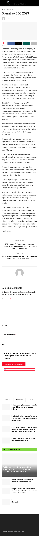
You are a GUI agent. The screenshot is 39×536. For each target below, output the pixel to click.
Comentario (6, 299)
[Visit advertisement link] (19, 381)
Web (3, 344)
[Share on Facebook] (11, 43)
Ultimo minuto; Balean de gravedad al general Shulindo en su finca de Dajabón (24, 407)
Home (3, 9)
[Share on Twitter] (18, 43)
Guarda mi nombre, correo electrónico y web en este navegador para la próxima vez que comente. (20, 356)
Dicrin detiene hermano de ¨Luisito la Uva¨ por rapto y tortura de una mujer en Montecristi (24, 418)
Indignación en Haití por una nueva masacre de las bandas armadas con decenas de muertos (24, 491)
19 (6, 474)
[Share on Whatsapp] (26, 43)
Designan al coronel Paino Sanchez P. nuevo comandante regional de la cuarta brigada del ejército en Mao (24, 429)
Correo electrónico (9, 335)
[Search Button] (36, 3)
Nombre (5, 325)
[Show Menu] (2, 3)
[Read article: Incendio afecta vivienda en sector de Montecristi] (6, 502)
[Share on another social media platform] (34, 43)
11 (15, 495)
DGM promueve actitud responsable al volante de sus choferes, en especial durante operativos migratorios (17, 469)
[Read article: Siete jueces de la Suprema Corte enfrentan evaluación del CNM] (6, 482)
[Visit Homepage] (19, 3)
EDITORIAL (10, 9)
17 (15, 484)
